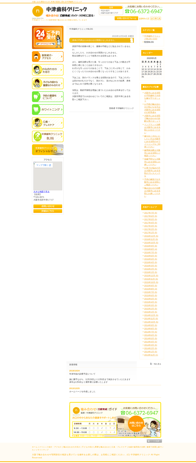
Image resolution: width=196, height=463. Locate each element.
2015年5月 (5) (150, 299)
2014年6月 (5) (150, 335)
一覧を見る (157, 364)
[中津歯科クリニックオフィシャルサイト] (48, 154)
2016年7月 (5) (150, 252)
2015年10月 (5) (151, 282)
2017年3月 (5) (150, 226)
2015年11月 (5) (151, 279)
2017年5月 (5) (150, 219)
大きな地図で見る (41, 192)
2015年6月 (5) (150, 295)
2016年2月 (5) (150, 269)
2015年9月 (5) (150, 286)
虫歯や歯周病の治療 (136, 447)
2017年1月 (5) (150, 233)
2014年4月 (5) (150, 342)
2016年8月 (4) (150, 249)
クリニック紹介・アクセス (50, 447)
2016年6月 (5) (150, 256)
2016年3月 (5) (150, 266)
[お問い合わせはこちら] (115, 437)
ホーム (35, 447)
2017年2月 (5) (150, 229)
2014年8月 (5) (150, 329)
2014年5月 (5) (150, 338)
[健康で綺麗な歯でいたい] (48, 114)
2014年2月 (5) (150, 348)
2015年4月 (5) (150, 302)
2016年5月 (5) (150, 259)
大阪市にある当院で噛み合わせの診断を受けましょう (152, 118)
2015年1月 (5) (150, 312)
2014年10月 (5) (151, 322)
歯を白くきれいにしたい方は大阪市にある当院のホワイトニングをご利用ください (152, 141)
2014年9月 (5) (150, 325)
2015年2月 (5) (150, 309)
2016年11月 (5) (151, 239)
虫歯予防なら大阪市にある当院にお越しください (152, 162)
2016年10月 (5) (151, 243)
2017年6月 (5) (150, 216)
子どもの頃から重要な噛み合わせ (96, 447)
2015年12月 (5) (151, 276)
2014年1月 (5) (150, 352)
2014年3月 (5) (150, 345)
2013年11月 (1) (151, 355)
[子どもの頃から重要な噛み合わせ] (48, 88)
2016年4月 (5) (150, 262)
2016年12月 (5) (151, 236)
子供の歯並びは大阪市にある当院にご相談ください (152, 182)
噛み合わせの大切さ (71, 447)
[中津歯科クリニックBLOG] (48, 141)
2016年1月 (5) (150, 272)
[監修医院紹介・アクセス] (48, 61)
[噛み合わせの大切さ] (48, 75)
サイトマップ (43, 450)
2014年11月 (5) (151, 319)
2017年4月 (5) (150, 223)
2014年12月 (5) (151, 315)
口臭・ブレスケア (119, 447)
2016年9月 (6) (150, 246)
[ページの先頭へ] (155, 441)
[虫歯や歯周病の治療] (48, 101)
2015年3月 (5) (150, 305)
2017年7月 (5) (150, 213)
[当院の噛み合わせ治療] (48, 128)
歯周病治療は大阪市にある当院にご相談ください (152, 153)
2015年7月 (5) (150, 292)
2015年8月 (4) (150, 289)
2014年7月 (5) (150, 332)
